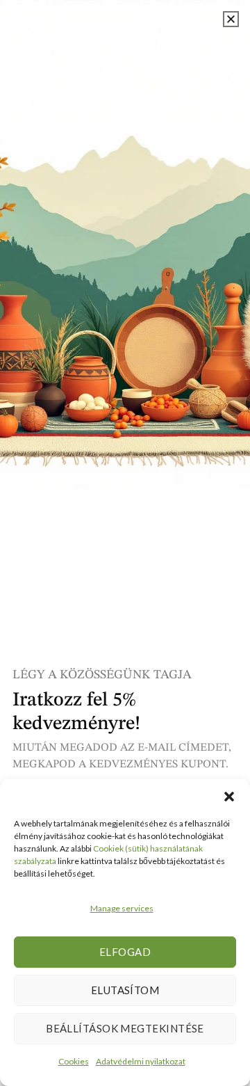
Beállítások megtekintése (125, 1028)
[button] (229, 797)
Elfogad (125, 951)
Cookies (73, 1061)
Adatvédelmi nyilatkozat (140, 1061)
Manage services (121, 908)
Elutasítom (125, 990)
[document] (125, 543)
